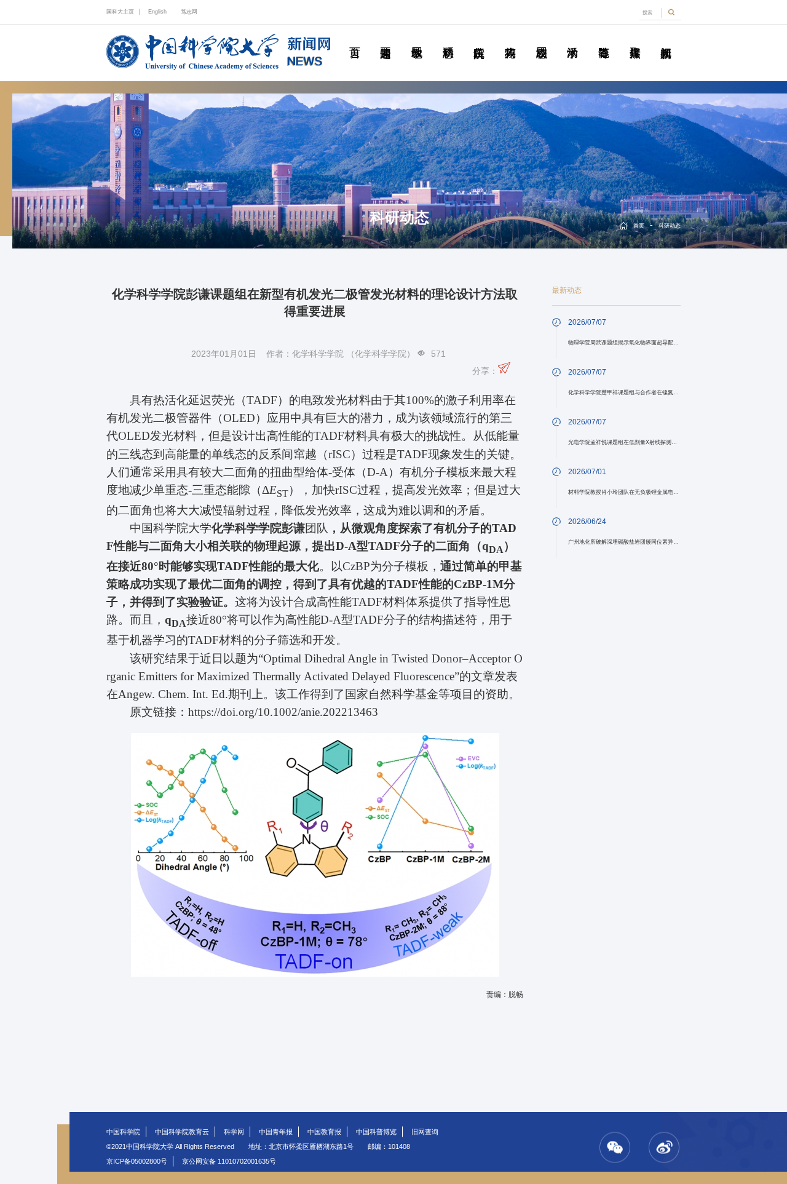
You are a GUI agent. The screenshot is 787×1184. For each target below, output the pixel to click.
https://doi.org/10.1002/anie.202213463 (283, 711)
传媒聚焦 (634, 39)
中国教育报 (324, 1131)
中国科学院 (123, 1131)
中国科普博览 (376, 1131)
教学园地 (417, 39)
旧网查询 (424, 1131)
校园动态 (541, 39)
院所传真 (479, 39)
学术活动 (572, 39)
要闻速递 (385, 39)
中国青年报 (276, 1131)
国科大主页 (120, 12)
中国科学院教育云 (182, 1131)
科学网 (234, 1131)
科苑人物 (510, 39)
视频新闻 (666, 39)
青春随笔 (604, 39)
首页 (354, 39)
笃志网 (189, 12)
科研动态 (447, 39)
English (157, 12)
